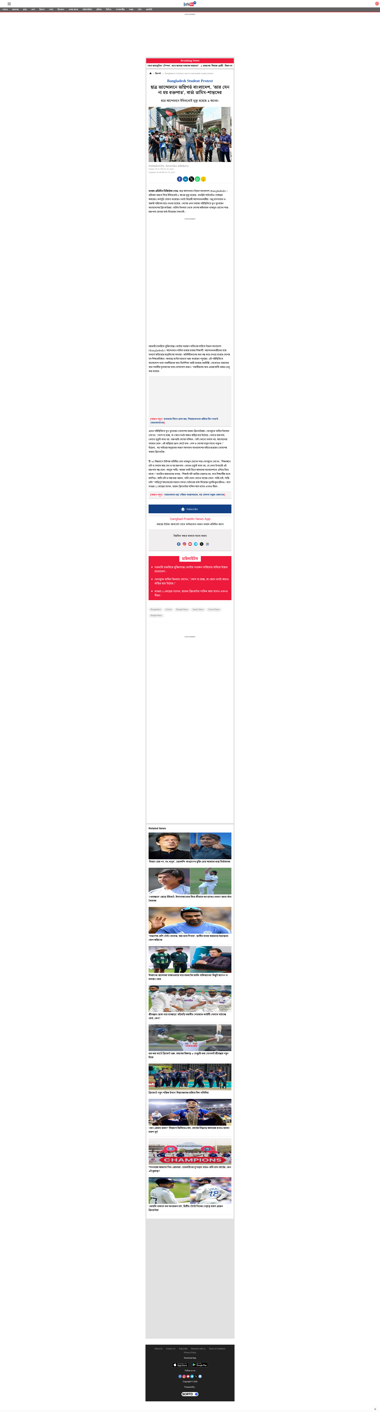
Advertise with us (198, 1349)
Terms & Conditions (217, 1349)
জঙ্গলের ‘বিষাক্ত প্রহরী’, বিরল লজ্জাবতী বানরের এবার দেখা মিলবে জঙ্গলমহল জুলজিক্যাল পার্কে (198, 66)
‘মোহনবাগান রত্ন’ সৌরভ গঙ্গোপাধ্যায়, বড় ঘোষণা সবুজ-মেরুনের (194, 495)
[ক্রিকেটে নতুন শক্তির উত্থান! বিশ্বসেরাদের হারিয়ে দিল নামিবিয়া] (190, 1077)
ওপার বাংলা (73, 9)
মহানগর (15, 9)
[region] (190, 35)
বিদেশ (42, 9)
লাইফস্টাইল (87, 9)
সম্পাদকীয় (120, 9)
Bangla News (156, 615)
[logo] (190, 4)
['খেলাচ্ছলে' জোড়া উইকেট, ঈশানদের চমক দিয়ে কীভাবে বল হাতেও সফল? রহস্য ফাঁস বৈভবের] (190, 881)
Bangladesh (156, 609)
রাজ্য (25, 9)
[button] (179, 179)
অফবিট (149, 9)
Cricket (169, 609)
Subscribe (183, 1349)
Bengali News (182, 609)
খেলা (51, 9)
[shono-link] (377, 4)
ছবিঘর (99, 9)
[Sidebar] (9, 3)
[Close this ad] (375, 1409)
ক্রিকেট (158, 73)
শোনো (5, 9)
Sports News (198, 609)
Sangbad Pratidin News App (190, 519)
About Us (159, 1349)
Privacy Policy (190, 1352)
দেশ (33, 9)
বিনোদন (61, 9)
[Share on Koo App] (203, 181)
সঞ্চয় (131, 9)
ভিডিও (108, 9)
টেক (140, 9)
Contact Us (170, 1349)
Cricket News (214, 609)
